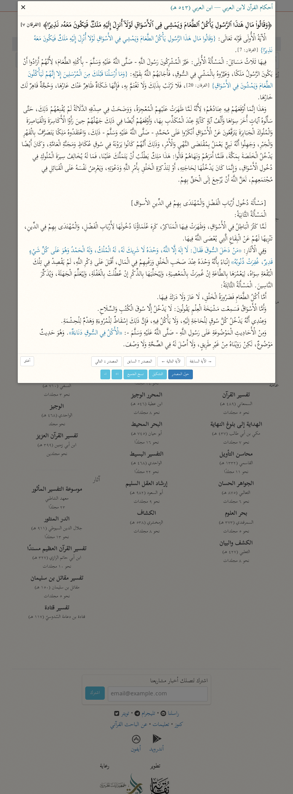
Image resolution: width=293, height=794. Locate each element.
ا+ (116, 374)
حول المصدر (180, 374)
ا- (105, 374)
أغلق (27, 361)
